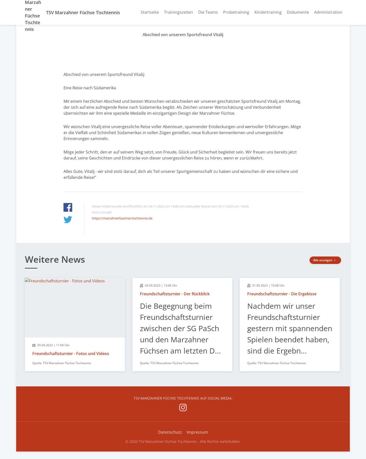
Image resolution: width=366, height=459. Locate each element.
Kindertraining (268, 12)
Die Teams (208, 12)
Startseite (150, 12)
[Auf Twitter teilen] (67, 220)
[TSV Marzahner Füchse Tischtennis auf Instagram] (183, 408)
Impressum (197, 432)
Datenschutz (170, 432)
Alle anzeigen (323, 260)
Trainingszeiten (178, 12)
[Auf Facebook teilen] (67, 208)
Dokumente (298, 12)
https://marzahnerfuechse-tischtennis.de (122, 218)
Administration (328, 12)
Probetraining (236, 12)
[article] (75, 324)
